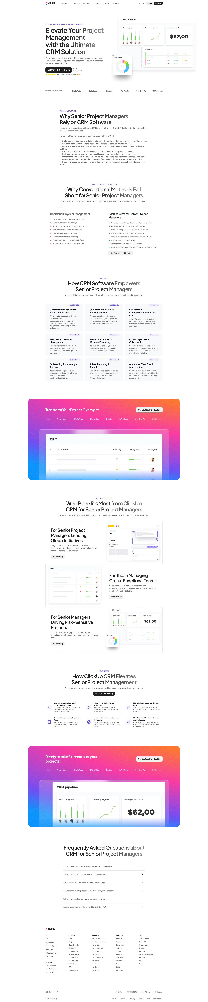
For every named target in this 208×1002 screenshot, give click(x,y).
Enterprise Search (52, 953)
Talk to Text (50, 956)
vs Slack (95, 954)
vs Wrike (95, 961)
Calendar (72, 948)
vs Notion (95, 967)
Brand (118, 967)
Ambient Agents (51, 946)
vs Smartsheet (97, 957)
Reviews (119, 961)
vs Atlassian (96, 939)
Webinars (142, 957)
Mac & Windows (51, 969)
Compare (95, 935)
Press (118, 964)
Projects (72, 942)
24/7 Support (144, 939)
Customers (120, 945)
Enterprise (115, 3)
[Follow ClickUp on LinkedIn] (47, 992)
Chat (70, 939)
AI (46, 935)
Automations (73, 961)
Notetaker (49, 949)
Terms (141, 999)
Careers (118, 942)
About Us (119, 939)
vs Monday (96, 951)
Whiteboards (73, 964)
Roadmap (119, 970)
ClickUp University (146, 954)
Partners (119, 954)
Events (118, 951)
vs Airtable (96, 970)
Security (123, 999)
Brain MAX (49, 972)
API (70, 967)
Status (114, 999)
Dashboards (73, 951)
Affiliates (119, 948)
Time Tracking (74, 954)
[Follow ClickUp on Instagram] (54, 992)
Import (141, 948)
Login (150, 3)
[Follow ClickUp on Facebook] (50, 992)
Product (72, 935)
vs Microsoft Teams (99, 942)
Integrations (73, 970)
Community (143, 951)
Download (49, 962)
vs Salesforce (97, 964)
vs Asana (95, 945)
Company (119, 935)
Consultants (120, 957)
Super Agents (50, 942)
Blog (140, 961)
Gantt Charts (73, 957)
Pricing (106, 3)
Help (140, 935)
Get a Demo (143, 945)
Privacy (132, 999)
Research (142, 964)
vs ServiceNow (97, 948)
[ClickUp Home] (51, 3)
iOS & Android (51, 966)
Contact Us (143, 942)
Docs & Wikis (74, 945)
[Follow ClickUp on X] (57, 992)
